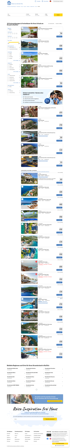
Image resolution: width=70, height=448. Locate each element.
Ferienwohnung (14, 92)
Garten (14, 54)
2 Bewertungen (44, 301)
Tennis (14, 86)
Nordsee (8, 433)
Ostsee (8, 435)
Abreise (36, 14)
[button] (60, 445)
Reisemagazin (27, 437)
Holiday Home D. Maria (42, 299)
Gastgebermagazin (37, 435)
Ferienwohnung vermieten (58, 1)
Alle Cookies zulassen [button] (60, 443)
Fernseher (14, 56)
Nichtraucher (14, 67)
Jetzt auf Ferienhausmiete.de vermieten (55, 401)
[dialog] (60, 438)
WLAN (14, 53)
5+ (16, 33)
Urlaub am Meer (14, 80)
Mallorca (8, 437)
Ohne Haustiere (14, 69)
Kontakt (26, 441)
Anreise (27, 14)
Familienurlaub (14, 78)
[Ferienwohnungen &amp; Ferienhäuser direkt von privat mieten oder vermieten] (15, 3)
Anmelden (38, 1)
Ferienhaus (14, 90)
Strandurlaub (14, 77)
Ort (8, 14)
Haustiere (14, 64)
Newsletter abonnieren (50, 419)
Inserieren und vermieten (38, 433)
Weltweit (8, 439)
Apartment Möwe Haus (42, 174)
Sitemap (8, 441)
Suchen (58, 14)
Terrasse (14, 58)
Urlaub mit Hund (14, 75)
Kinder (14, 66)
